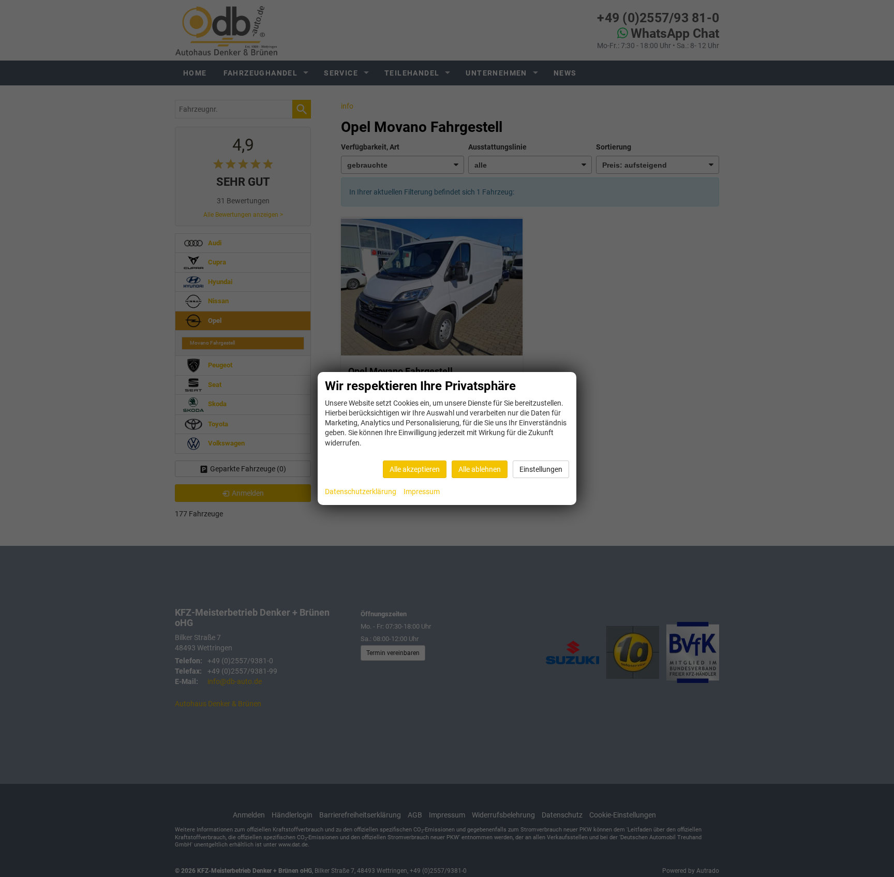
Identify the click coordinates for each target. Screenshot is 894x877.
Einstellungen (540, 469)
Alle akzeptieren (415, 469)
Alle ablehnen (479, 469)
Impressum (422, 491)
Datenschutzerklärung (360, 491)
